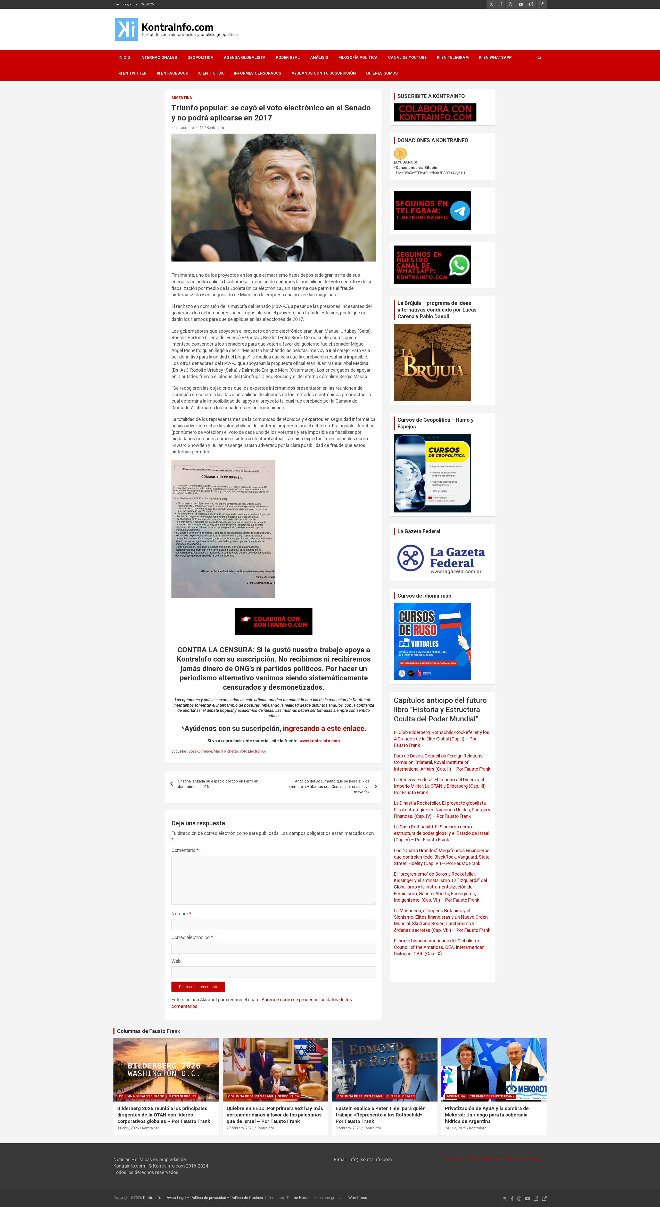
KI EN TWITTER (132, 73)
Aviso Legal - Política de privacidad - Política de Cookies (491, 1158)
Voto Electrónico (253, 751)
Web (176, 961)
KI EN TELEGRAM (453, 57)
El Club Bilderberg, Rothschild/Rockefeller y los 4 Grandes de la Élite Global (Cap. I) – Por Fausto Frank (441, 739)
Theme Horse (297, 1197)
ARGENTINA (181, 98)
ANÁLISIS (319, 57)
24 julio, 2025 (455, 1128)
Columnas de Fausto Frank (148, 1031)
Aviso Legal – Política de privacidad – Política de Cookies (215, 1197)
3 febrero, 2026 (348, 1128)
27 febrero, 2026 (240, 1128)
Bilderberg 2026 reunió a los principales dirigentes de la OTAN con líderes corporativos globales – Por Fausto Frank (163, 1114)
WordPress (357, 1197)
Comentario (185, 850)
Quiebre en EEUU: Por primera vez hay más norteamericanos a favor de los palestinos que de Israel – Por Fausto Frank (275, 1114)
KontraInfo (215, 128)
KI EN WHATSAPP (495, 57)
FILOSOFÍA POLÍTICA (358, 57)
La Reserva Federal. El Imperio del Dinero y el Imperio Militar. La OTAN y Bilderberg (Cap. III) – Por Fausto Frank (442, 786)
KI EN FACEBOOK (172, 73)
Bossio (193, 751)
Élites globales (182, 1096)
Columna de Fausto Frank (141, 1096)
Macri (218, 751)
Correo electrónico (192, 937)
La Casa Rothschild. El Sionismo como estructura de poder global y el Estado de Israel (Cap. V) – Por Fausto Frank (441, 833)
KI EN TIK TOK (211, 73)
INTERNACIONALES (159, 57)
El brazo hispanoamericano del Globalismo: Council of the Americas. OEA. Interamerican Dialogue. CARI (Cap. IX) (439, 947)
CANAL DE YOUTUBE (407, 57)
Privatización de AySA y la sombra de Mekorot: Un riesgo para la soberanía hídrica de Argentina (487, 1114)
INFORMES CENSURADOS (257, 73)
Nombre (181, 913)
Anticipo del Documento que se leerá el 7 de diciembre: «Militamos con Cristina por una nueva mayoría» (327, 786)
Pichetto (231, 751)
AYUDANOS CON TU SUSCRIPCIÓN (324, 73)
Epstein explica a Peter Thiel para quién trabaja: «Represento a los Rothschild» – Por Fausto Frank (381, 1114)
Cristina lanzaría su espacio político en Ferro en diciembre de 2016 (218, 784)
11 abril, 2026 (128, 1128)
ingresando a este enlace (323, 728)
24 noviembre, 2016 (187, 128)
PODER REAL (288, 57)
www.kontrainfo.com (320, 740)
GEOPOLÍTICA (200, 57)
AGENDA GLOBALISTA (245, 57)
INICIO (124, 57)
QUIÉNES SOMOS (382, 73)
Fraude (206, 751)
